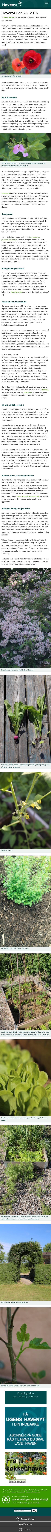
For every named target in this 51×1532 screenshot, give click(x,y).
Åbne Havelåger (17, 292)
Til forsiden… (13, 4)
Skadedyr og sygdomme (30, 496)
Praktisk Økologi (25, 1518)
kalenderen (28, 392)
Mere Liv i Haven (25, 1524)
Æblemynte (5, 193)
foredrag (45, 390)
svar (18, 496)
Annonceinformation (33, 1492)
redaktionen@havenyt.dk (17, 1492)
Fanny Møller (9, 17)
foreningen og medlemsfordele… (30, 1502)
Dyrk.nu (25, 1529)
